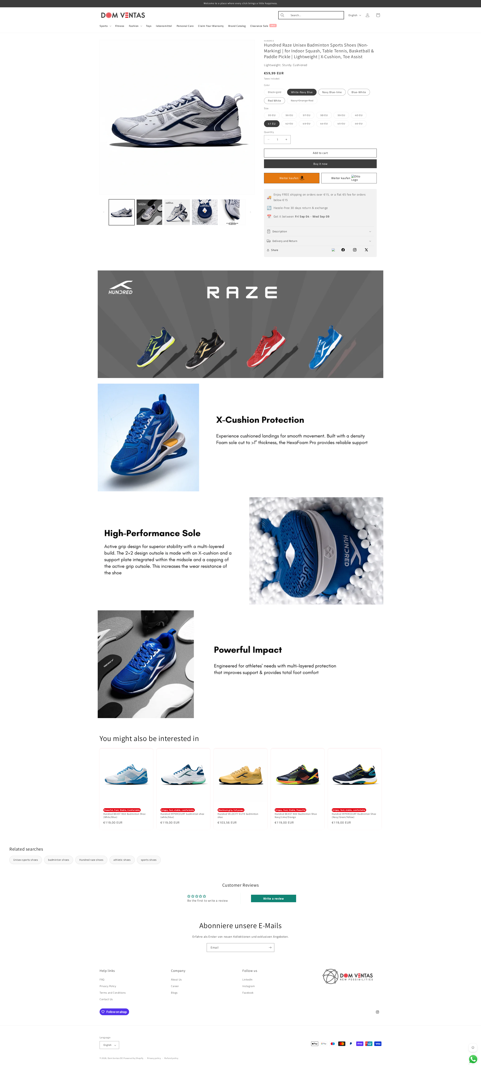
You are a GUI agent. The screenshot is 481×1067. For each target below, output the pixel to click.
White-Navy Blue (302, 92)
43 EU (308, 124)
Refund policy (171, 1058)
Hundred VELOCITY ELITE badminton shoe (238, 815)
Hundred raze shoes (91, 860)
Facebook (248, 993)
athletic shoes (122, 860)
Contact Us (106, 999)
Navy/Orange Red (304, 101)
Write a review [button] (273, 898)
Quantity (269, 132)
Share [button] (274, 250)
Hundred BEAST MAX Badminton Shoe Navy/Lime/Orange (296, 815)
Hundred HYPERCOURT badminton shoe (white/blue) (182, 815)
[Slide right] (250, 212)
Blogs (174, 993)
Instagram (248, 986)
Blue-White (359, 92)
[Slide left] (104, 212)
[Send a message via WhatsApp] (473, 1059)
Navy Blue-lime (332, 92)
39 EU (343, 116)
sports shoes (149, 860)
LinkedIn (247, 979)
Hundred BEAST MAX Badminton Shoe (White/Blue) (124, 815)
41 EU (272, 124)
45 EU (343, 124)
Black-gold (276, 93)
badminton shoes (58, 860)
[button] (105, 26)
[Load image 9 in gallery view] (149, 212)
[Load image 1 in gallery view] (122, 212)
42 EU (291, 124)
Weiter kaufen (289, 178)
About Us (176, 979)
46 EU (361, 124)
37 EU (308, 116)
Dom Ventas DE (115, 1058)
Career (175, 986)
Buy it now (320, 164)
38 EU (326, 116)
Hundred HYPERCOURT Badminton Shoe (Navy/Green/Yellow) (354, 815)
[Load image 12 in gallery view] (232, 212)
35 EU (274, 116)
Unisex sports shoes (25, 860)
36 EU (291, 116)
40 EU (361, 116)
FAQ (102, 979)
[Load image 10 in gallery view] (177, 212)
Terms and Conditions (113, 993)
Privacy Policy (108, 986)
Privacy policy (154, 1058)
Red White (274, 100)
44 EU (326, 124)
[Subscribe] (270, 947)
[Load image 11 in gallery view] (205, 212)
